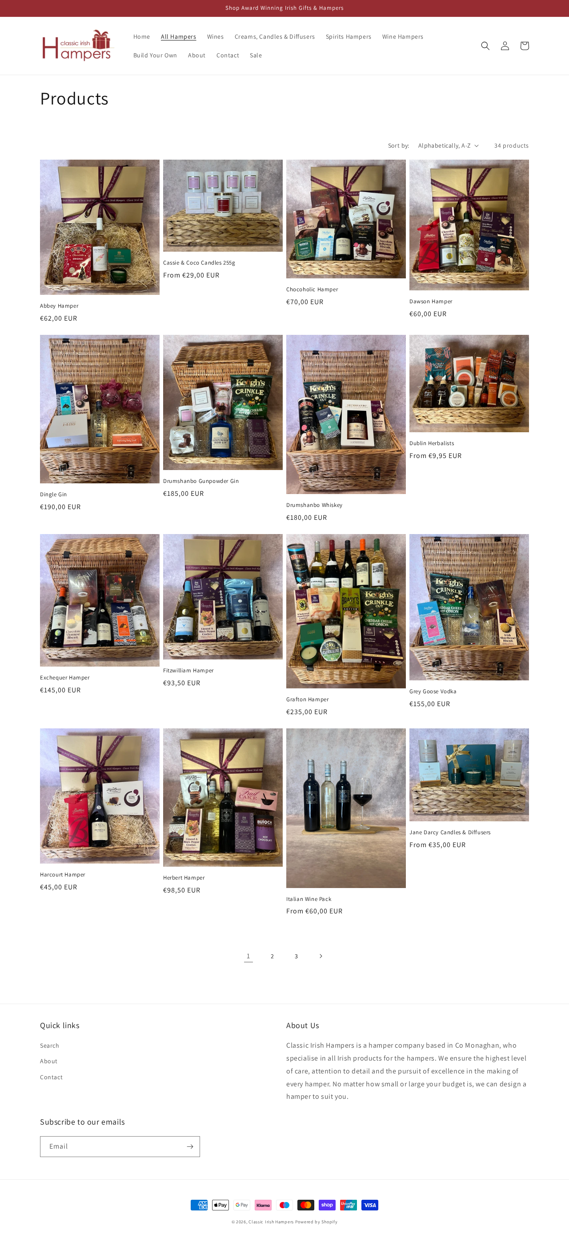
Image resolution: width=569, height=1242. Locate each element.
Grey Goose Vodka (433, 691)
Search (50, 1045)
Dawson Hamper (431, 301)
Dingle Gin (53, 494)
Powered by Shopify (316, 1222)
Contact (51, 1077)
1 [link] (248, 956)
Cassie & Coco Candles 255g (199, 262)
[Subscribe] (190, 1146)
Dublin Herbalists (431, 443)
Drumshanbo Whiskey (314, 505)
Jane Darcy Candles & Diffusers (450, 832)
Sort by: (398, 145)
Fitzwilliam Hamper (188, 670)
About (49, 1061)
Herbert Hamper (183, 877)
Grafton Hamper (307, 699)
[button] (485, 46)
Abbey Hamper (59, 305)
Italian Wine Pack (308, 899)
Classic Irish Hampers (271, 1222)
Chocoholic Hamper (312, 289)
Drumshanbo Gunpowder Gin (201, 481)
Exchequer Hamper (65, 677)
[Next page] (320, 956)
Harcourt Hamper (62, 874)
